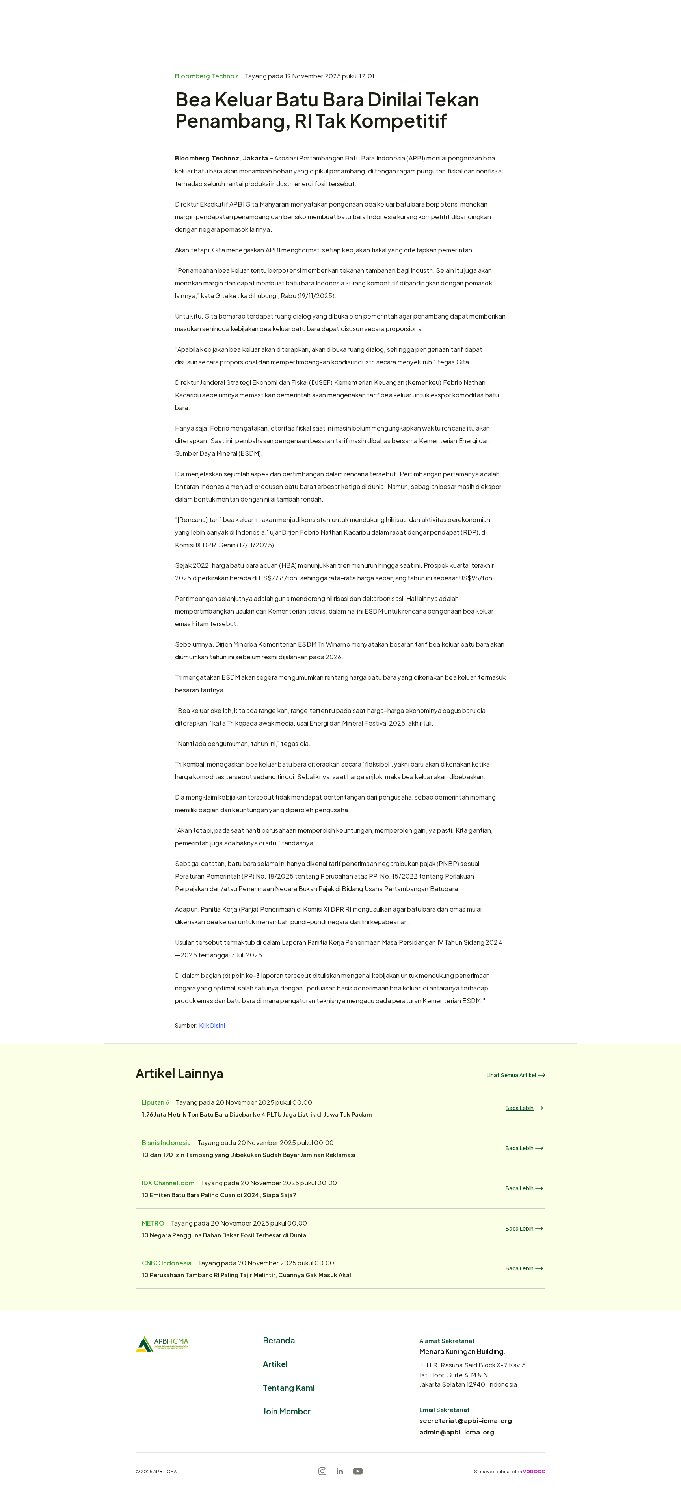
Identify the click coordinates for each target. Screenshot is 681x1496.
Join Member (287, 1410)
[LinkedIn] (339, 1471)
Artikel (275, 1363)
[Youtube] (358, 1471)
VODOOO (534, 1471)
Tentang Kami (289, 1386)
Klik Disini (212, 1025)
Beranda (279, 1339)
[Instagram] (322, 1471)
